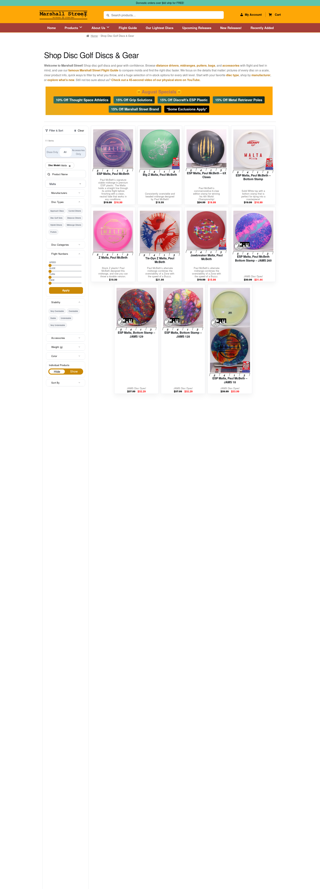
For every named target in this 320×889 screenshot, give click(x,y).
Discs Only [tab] (52, 152)
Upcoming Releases (196, 28)
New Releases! (231, 28)
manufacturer (260, 75)
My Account (253, 14)
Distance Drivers (74, 218)
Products (72, 28)
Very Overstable (57, 311)
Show (74, 371)
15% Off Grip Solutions (134, 99)
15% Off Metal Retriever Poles (238, 99)
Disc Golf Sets (56, 218)
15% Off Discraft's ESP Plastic (184, 99)
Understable (66, 318)
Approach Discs (57, 211)
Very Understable (57, 325)
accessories (230, 65)
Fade (51, 279)
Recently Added (262, 28)
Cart (278, 14)
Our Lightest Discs (159, 28)
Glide (52, 268)
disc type (232, 75)
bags (211, 65)
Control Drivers (75, 211)
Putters (53, 232)
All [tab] (65, 152)
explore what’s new (60, 80)
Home (51, 28)
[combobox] (65, 184)
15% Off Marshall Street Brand (135, 108)
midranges (187, 65)
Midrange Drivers (74, 225)
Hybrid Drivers (56, 225)
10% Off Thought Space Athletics (82, 99)
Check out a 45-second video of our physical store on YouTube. (155, 80)
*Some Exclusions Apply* (187, 108)
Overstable (73, 311)
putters (202, 65)
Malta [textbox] (52, 184)
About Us (98, 28)
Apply (66, 290)
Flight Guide (128, 28)
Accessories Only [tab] (78, 152)
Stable (53, 318)
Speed (52, 262)
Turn (52, 273)
